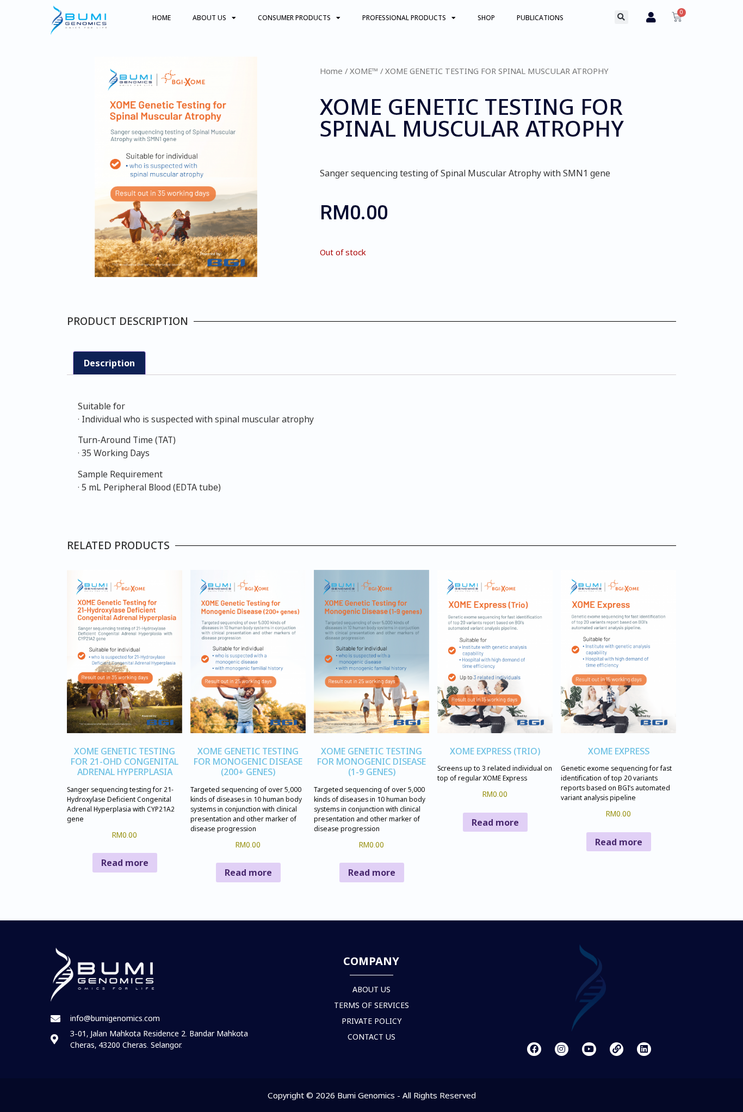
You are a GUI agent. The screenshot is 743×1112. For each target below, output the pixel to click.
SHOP (486, 17)
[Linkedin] (644, 1049)
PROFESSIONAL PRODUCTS (404, 17)
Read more (124, 863)
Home (331, 70)
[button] (621, 17)
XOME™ (364, 70)
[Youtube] (589, 1049)
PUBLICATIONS (540, 17)
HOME (161, 17)
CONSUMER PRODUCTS (294, 17)
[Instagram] (562, 1049)
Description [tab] (109, 363)
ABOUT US (209, 17)
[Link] (617, 1049)
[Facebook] (534, 1049)
